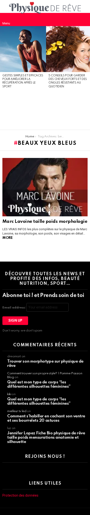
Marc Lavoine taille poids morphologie (44, 221)
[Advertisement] (23, 109)
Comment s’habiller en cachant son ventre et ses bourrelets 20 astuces (46, 418)
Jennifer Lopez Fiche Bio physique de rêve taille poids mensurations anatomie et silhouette (46, 437)
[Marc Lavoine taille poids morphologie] (45, 187)
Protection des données (20, 495)
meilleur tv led (16, 411)
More (7, 238)
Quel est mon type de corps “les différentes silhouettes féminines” (39, 384)
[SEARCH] (84, 19)
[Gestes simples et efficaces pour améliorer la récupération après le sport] (23, 49)
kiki (9, 394)
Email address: (14, 307)
